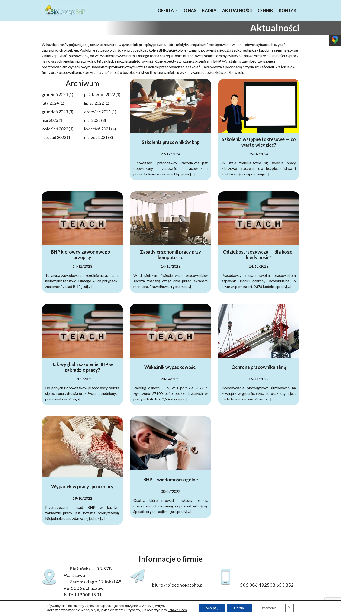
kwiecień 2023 (55, 128)
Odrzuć (239, 608)
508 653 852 (280, 585)
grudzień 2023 (55, 111)
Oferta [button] (166, 10)
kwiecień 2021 (97, 128)
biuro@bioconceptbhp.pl (178, 585)
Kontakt (289, 10)
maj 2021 (92, 120)
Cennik (265, 10)
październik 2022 (99, 94)
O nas (190, 10)
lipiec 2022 (94, 103)
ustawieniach (177, 610)
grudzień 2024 (55, 94)
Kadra (209, 10)
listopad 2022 (54, 137)
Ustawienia (269, 608)
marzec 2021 (95, 137)
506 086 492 (253, 585)
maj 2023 (50, 120)
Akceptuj (212, 608)
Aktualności (237, 10)
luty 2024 (50, 103)
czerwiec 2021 (97, 111)
